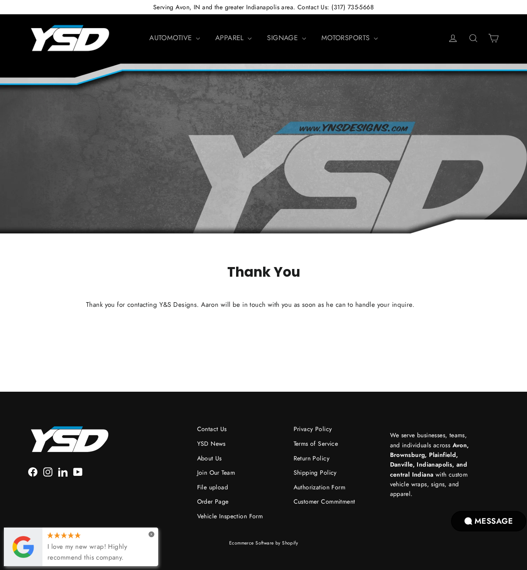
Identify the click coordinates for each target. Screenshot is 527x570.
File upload (212, 487)
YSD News (211, 443)
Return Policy (312, 458)
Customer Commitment (324, 501)
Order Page (213, 501)
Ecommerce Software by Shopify (263, 543)
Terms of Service (316, 443)
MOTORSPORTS (346, 38)
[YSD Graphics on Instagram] (47, 471)
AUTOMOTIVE (171, 38)
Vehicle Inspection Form (230, 516)
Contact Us (212, 429)
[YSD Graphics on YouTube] (78, 471)
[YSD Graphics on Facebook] (32, 471)
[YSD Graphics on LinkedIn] (63, 471)
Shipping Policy (315, 472)
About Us (209, 458)
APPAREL (230, 38)
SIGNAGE (283, 38)
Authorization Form (320, 487)
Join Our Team (216, 472)
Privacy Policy (313, 429)
